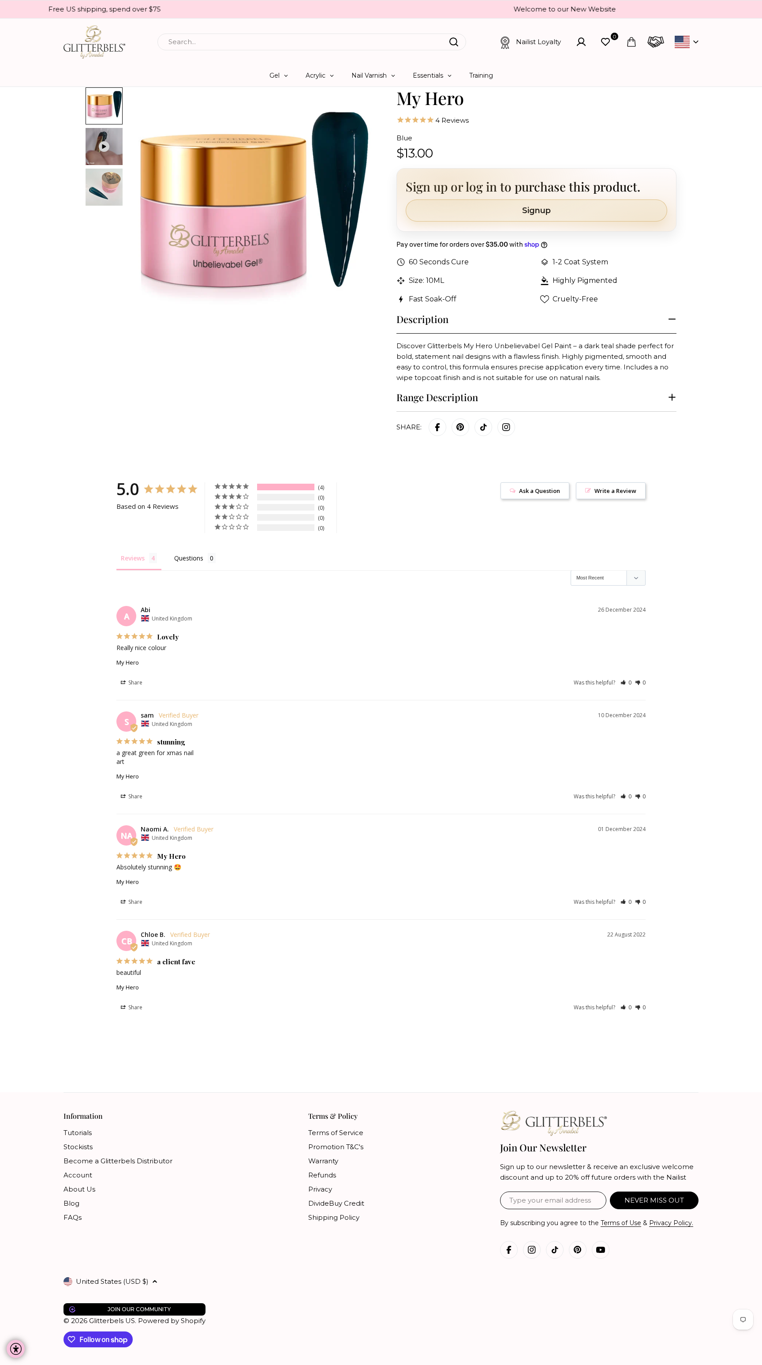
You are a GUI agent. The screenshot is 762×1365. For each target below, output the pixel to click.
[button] (626, 682)
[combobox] (311, 42)
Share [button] (134, 682)
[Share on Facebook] (437, 427)
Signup (536, 210)
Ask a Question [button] (539, 491)
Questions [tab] (188, 558)
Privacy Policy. (671, 1223)
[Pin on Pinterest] (460, 427)
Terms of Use (621, 1223)
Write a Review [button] (615, 491)
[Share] (506, 427)
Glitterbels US (112, 1320)
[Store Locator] (655, 42)
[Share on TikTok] (483, 427)
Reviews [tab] (133, 558)
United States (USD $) (112, 1281)
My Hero (127, 662)
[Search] (453, 42)
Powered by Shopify (171, 1320)
